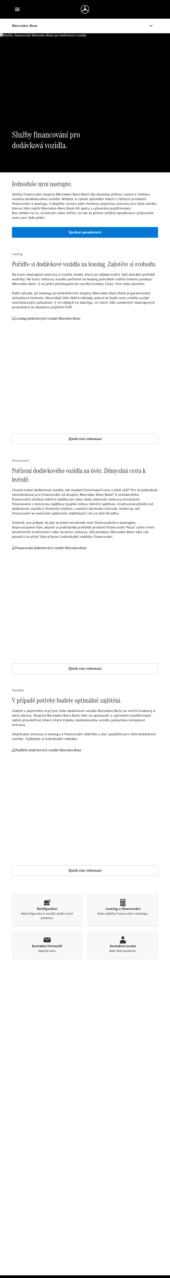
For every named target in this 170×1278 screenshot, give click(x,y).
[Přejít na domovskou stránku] (85, 9)
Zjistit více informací (85, 439)
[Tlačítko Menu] (17, 9)
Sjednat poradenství (85, 232)
